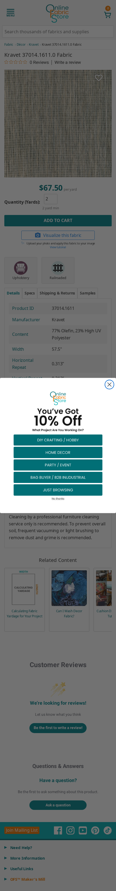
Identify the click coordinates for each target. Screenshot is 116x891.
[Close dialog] (109, 384)
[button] (58, 439)
